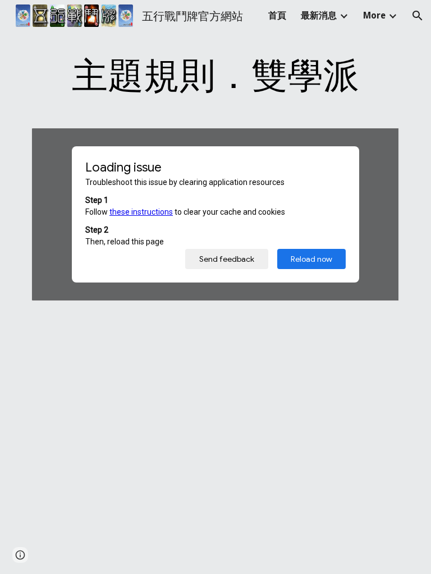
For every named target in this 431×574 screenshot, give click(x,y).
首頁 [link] (277, 15)
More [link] (374, 15)
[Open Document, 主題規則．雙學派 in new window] (378, 142)
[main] (215, 74)
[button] (417, 15)
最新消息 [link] (319, 15)
